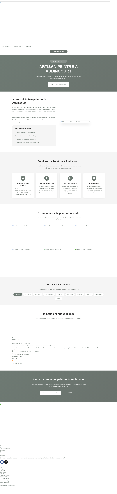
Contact (28, 46)
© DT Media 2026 (5, 489)
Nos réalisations (6, 46)
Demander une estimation (50, 393)
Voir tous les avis (17, 363)
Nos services (17, 46)
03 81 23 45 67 (70, 393)
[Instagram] (6, 462)
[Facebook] (2, 462)
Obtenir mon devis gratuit (58, 84)
